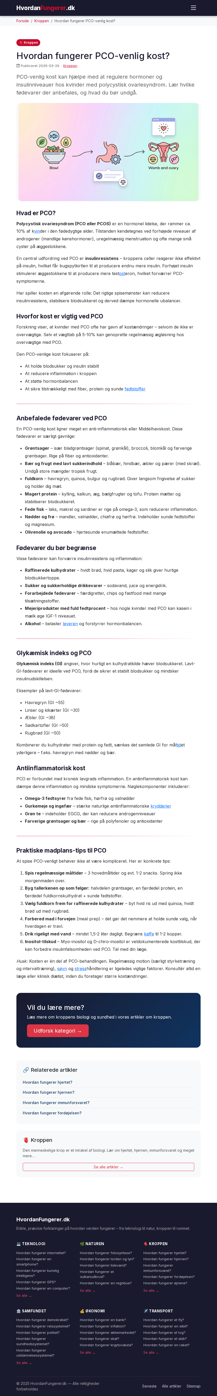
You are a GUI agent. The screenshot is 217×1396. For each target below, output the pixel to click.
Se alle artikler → (108, 1167)
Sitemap (194, 1386)
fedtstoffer (135, 388)
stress (81, 968)
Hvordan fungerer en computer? (43, 1288)
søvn (62, 968)
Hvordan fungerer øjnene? (165, 1283)
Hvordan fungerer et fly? (163, 1320)
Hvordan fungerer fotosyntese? (106, 1253)
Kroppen (41, 21)
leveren (70, 623)
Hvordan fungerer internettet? (41, 1253)
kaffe (149, 933)
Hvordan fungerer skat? (99, 1338)
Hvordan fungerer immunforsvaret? (56, 1102)
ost (122, 273)
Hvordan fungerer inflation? (103, 1326)
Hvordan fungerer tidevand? (103, 1265)
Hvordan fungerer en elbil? (165, 1326)
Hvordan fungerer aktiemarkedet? (108, 1332)
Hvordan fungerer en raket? (166, 1345)
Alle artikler (171, 1386)
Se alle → (24, 1295)
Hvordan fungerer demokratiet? (42, 1320)
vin (37, 231)
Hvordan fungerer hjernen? (48, 1092)
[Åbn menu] (194, 8)
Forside (22, 21)
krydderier (161, 806)
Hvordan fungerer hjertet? (47, 1082)
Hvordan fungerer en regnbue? (106, 1283)
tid (179, 744)
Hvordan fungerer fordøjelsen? (52, 1113)
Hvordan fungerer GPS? (36, 1282)
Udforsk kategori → (58, 1031)
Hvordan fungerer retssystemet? (43, 1326)
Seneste (149, 1386)
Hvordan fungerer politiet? (38, 1332)
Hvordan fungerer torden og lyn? (107, 1259)
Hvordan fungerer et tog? (164, 1332)
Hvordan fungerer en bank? (103, 1320)
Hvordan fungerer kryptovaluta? (106, 1345)
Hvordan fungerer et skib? (165, 1338)
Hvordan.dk (45, 7)
